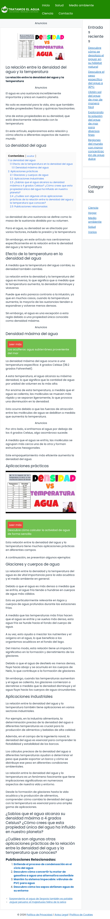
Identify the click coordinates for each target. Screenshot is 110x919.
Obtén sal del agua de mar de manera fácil (95, 99)
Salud (59, 5)
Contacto (66, 13)
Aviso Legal (61, 914)
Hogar (92, 213)
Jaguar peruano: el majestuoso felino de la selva (37, 902)
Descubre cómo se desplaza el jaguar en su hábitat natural (96, 57)
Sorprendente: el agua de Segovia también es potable (41, 898)
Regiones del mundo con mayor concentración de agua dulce (96, 149)
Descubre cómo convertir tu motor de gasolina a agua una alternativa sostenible (44, 873)
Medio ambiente (81, 5)
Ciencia (47, 13)
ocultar (30, 156)
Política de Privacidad (39, 914)
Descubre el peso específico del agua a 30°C (96, 79)
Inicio (46, 5)
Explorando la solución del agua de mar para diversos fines (96, 123)
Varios (92, 232)
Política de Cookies (81, 914)
